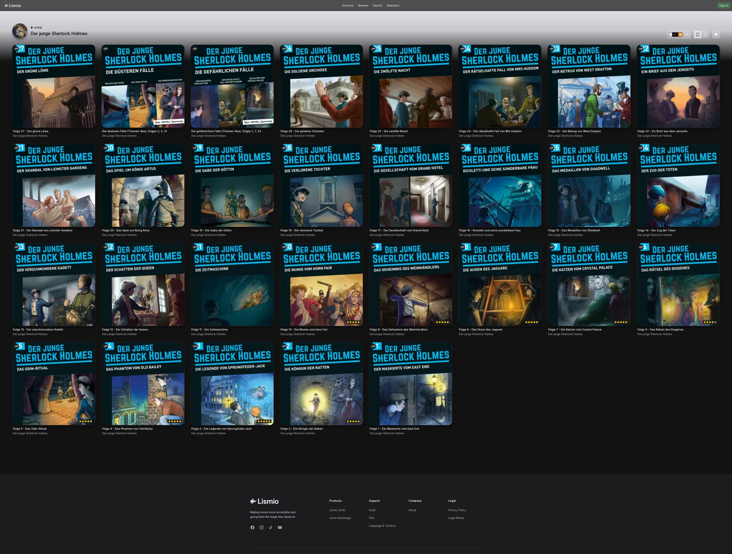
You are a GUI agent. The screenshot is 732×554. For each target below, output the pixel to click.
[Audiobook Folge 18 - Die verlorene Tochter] (321, 185)
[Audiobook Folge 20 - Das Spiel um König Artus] (143, 185)
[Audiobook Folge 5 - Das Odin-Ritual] (53, 383)
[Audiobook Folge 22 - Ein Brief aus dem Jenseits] (678, 86)
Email (372, 510)
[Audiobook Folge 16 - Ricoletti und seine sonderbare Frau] (499, 185)
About (412, 510)
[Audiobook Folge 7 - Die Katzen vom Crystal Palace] (589, 284)
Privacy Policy (457, 510)
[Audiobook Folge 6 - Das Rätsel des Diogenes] (678, 284)
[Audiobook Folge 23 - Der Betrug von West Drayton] (589, 86)
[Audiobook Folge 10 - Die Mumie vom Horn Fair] (321, 284)
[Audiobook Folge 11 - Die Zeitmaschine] (232, 284)
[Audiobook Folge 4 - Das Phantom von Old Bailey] (143, 383)
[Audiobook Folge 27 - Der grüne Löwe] (53, 86)
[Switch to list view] (705, 34)
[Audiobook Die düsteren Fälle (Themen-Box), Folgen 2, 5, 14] (143, 86)
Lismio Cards (337, 510)
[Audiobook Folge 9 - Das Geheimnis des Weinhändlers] (410, 284)
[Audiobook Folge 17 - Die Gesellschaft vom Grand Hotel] (410, 185)
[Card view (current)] (698, 34)
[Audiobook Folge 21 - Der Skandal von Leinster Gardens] (53, 185)
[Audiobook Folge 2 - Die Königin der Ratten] (321, 383)
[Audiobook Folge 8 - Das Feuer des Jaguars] (499, 284)
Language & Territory (382, 525)
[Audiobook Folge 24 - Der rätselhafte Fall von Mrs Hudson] (499, 86)
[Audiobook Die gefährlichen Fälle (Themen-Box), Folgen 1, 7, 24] (232, 86)
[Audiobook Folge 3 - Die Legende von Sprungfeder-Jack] (232, 383)
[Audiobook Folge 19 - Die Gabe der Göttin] (232, 185)
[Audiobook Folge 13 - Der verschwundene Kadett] (53, 284)
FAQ (371, 517)
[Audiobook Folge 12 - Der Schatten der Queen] (143, 284)
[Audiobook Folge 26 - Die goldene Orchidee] (321, 86)
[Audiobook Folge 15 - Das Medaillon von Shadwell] (589, 185)
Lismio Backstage (340, 517)
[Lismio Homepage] (13, 5)
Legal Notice (456, 517)
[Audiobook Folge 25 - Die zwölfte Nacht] (410, 86)
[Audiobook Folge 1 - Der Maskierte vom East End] (410, 383)
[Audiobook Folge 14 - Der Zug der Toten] (678, 185)
